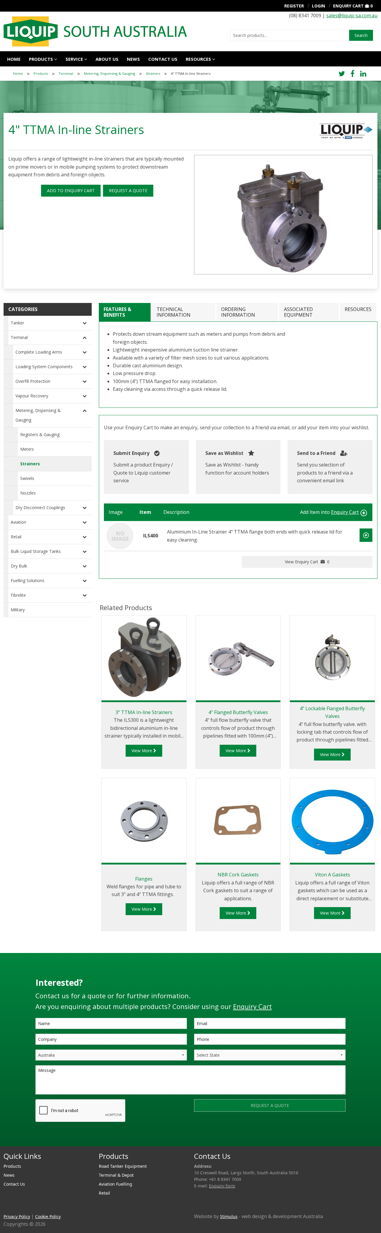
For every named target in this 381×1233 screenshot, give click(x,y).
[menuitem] (23, 73)
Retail (16, 536)
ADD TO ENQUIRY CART (71, 190)
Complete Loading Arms (38, 352)
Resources (198, 59)
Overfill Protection (32, 381)
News (133, 59)
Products (41, 59)
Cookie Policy (48, 1216)
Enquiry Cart (348, 6)
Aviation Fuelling (115, 1184)
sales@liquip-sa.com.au (351, 15)
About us (107, 59)
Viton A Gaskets (332, 874)
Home (14, 59)
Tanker (17, 323)
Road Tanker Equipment (123, 1166)
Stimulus (229, 1216)
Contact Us (162, 59)
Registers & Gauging (40, 434)
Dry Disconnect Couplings (40, 507)
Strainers (153, 73)
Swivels (27, 478)
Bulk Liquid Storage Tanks (36, 551)
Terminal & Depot (116, 1175)
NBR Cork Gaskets (238, 874)
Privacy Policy (17, 1216)
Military (18, 609)
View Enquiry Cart (307, 562)
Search (361, 35)
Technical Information (173, 312)
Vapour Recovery (31, 396)
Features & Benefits (117, 312)
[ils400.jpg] (283, 214)
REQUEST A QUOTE (128, 190)
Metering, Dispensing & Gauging (109, 73)
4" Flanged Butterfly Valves (238, 712)
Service (74, 59)
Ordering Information (238, 312)
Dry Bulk (19, 566)
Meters (27, 449)
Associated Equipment (298, 312)
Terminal (66, 73)
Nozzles (28, 493)
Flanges (143, 879)
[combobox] (290, 35)
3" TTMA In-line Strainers (143, 712)
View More (142, 750)
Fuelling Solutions (27, 580)
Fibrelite (18, 595)
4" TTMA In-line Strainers (190, 73)
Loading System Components (44, 366)
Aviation (18, 522)
